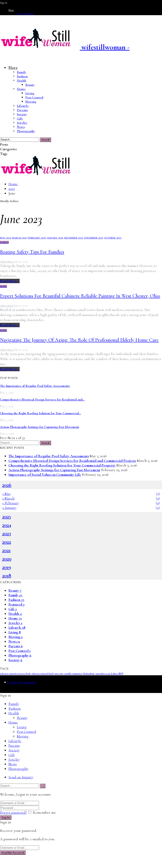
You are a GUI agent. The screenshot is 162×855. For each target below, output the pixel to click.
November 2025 (93, 237)
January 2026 (55, 237)
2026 (6, 485)
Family (21, 72)
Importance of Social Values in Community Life (44, 474)
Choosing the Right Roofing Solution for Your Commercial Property (62, 465)
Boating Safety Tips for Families (32, 252)
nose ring (58, 673)
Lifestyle (23, 106)
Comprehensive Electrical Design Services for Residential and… (42, 399)
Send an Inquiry (25, 13)
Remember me (44, 812)
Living (29, 93)
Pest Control (34, 97)
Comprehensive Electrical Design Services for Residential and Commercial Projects (72, 460)
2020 (6, 558)
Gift (20, 118)
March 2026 (19, 237)
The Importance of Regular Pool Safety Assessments (35, 386)
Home (21, 89)
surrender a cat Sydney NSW (109, 673)
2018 (6, 575)
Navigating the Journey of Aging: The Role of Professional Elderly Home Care (79, 340)
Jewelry (22, 123)
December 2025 (73, 237)
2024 (6, 525)
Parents (22, 110)
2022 (6, 542)
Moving (30, 101)
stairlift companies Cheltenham (79, 673)
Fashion (22, 76)
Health (21, 80)
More (11, 10)
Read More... (10, 281)
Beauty (30, 85)
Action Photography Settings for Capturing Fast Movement (39, 427)
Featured (16, 604)
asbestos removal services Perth (15, 673)
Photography (26, 131)
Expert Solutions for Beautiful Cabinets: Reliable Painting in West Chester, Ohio (80, 296)
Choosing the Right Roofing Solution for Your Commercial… (40, 413)
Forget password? (13, 812)
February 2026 (37, 237)
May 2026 (5, 237)
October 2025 (113, 237)
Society (22, 114)
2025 (6, 516)
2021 (6, 550)
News (21, 127)
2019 (6, 567)
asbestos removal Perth (42, 673)
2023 (6, 533)
